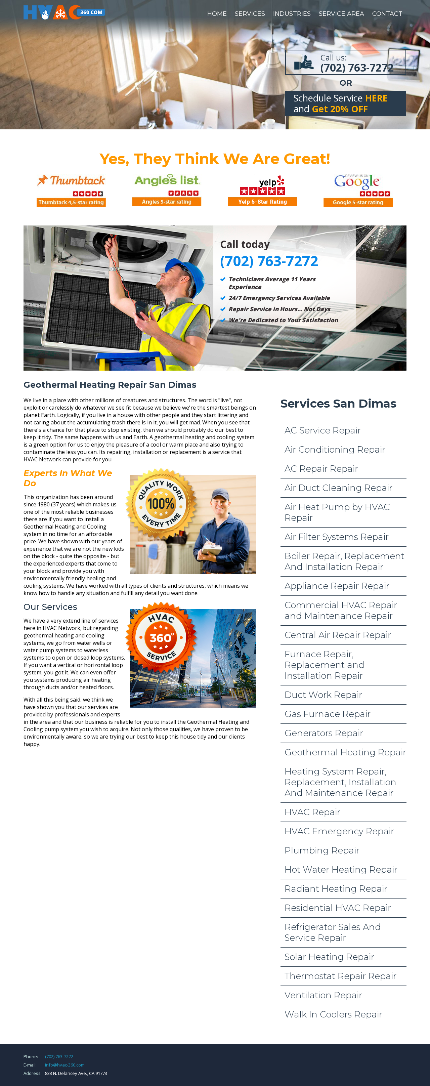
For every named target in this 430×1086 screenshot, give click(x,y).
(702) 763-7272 (59, 1056)
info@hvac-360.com (65, 1065)
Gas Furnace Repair (328, 714)
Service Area (341, 13)
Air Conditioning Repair (335, 449)
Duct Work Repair (323, 695)
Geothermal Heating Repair (345, 752)
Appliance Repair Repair (337, 586)
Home (217, 13)
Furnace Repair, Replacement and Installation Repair (324, 665)
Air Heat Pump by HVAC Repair (337, 512)
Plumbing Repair (322, 850)
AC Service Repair (323, 430)
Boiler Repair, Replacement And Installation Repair (344, 561)
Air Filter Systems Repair (337, 537)
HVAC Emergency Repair (339, 831)
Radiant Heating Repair (336, 888)
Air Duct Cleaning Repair (338, 488)
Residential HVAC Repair (338, 908)
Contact (387, 13)
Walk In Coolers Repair (333, 1014)
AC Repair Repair (321, 468)
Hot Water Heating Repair (341, 869)
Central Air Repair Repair (338, 635)
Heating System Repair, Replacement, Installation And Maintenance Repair (340, 782)
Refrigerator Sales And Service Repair (333, 932)
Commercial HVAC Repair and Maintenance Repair (341, 610)
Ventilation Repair (323, 995)
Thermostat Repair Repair (340, 976)
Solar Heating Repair (329, 957)
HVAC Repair (312, 812)
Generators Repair (324, 733)
